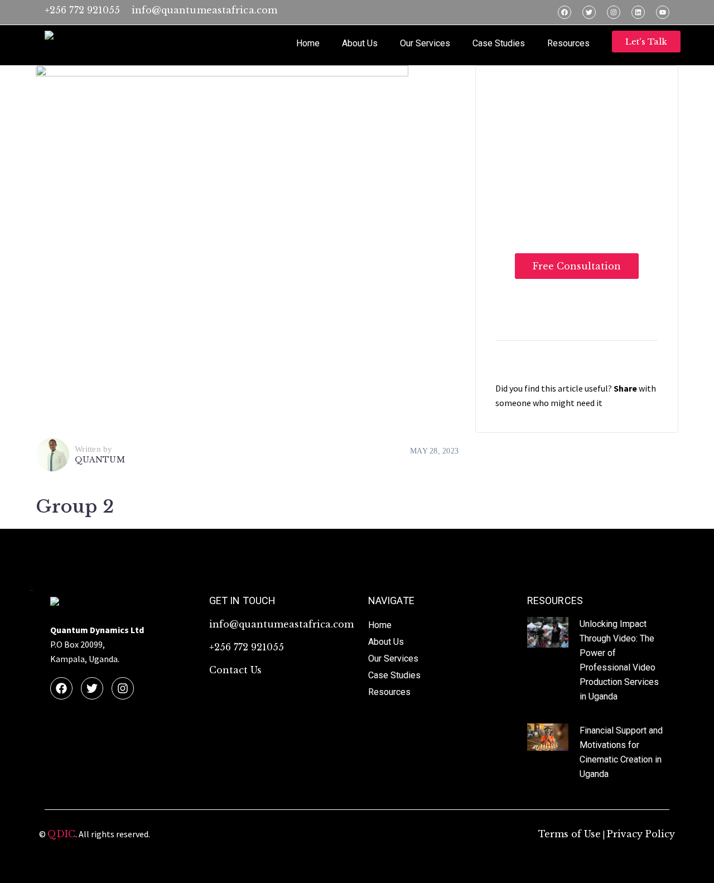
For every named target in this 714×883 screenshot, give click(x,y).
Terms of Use (569, 833)
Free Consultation (577, 266)
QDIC (61, 833)
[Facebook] (564, 12)
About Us (360, 43)
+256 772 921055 (82, 10)
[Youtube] (662, 12)
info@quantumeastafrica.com (205, 10)
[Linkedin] (638, 12)
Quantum (100, 460)
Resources (568, 43)
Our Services (425, 43)
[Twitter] (589, 12)
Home (308, 43)
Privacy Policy (641, 833)
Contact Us (235, 669)
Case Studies (498, 43)
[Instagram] (613, 12)
